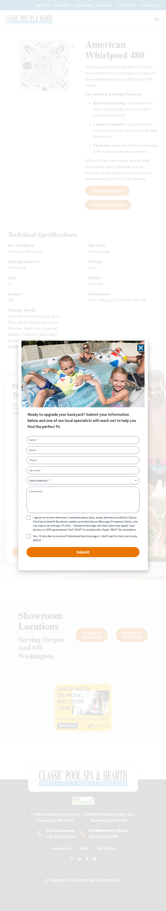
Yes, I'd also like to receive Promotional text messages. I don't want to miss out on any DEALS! (85, 538)
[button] (141, 348)
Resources (104, 5)
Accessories (84, 5)
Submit (83, 551)
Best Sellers (62, 5)
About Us (42, 5)
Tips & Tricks (126, 5)
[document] (83, 455)
